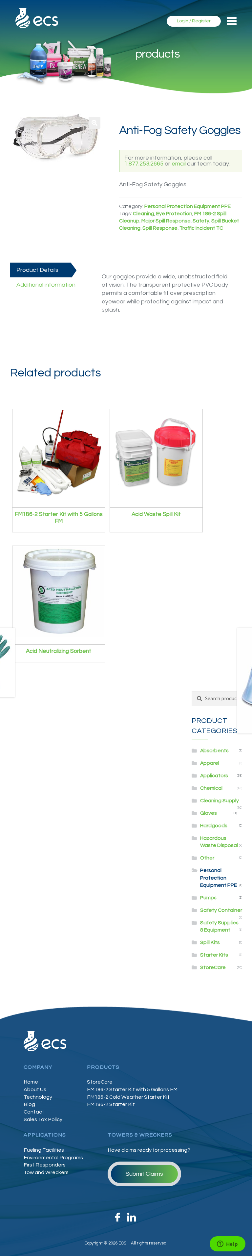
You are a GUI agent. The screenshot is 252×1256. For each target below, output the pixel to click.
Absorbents (214, 750)
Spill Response (160, 228)
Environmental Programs (53, 1157)
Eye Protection (174, 213)
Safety (201, 220)
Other (207, 857)
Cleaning (143, 213)
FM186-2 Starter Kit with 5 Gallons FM (132, 1089)
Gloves (208, 813)
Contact (34, 1112)
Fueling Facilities (44, 1150)
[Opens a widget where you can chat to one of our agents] (227, 1244)
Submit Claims (144, 1174)
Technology (38, 1097)
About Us (35, 1089)
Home (31, 1082)
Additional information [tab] (45, 285)
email (179, 164)
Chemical (211, 788)
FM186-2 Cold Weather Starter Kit (128, 1097)
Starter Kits (214, 955)
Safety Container (221, 910)
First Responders (45, 1164)
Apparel (209, 763)
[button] (94, 123)
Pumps (208, 897)
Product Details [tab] (37, 270)
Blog (29, 1104)
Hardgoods (213, 825)
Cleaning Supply (219, 800)
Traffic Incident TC (201, 228)
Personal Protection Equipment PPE (187, 206)
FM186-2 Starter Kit (111, 1104)
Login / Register (194, 20)
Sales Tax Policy (43, 1119)
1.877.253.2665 (143, 164)
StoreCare (213, 967)
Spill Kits (210, 942)
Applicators (214, 775)
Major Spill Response (166, 220)
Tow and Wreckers (46, 1172)
